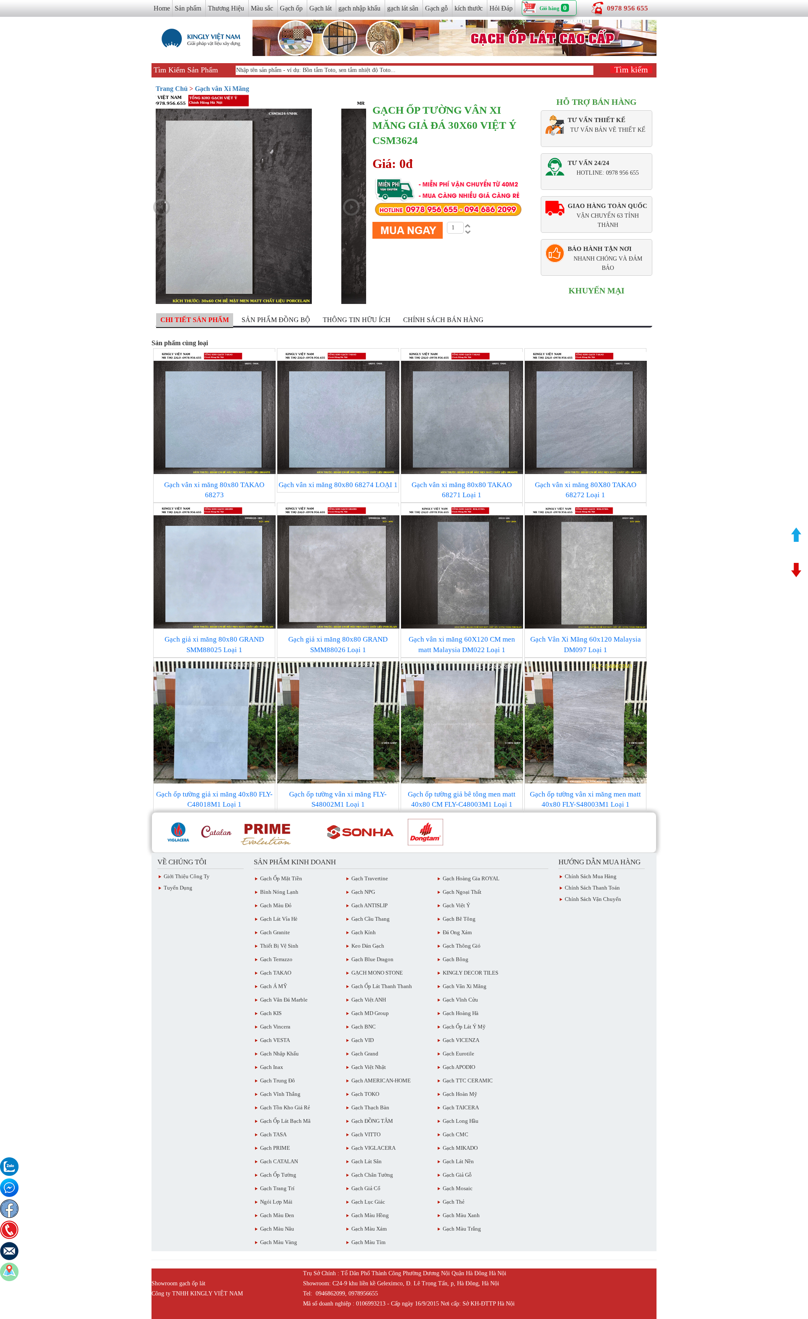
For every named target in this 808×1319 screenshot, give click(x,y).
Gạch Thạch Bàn (370, 1107)
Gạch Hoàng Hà (460, 1013)
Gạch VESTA (275, 1040)
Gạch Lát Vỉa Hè (279, 919)
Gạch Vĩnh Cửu (460, 1000)
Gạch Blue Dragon (372, 959)
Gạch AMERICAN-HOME (381, 1080)
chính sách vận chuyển (593, 899)
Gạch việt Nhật (368, 1067)
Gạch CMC (455, 1134)
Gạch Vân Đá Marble (284, 1000)
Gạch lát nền (458, 1161)
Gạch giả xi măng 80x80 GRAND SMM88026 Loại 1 (338, 644)
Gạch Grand (364, 1053)
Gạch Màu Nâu (277, 1229)
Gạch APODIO (459, 1067)
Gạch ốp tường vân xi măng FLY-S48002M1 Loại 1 (338, 799)
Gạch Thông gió (462, 946)
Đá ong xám (457, 932)
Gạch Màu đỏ (276, 905)
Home (162, 8)
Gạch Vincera (275, 1026)
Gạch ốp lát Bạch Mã (285, 1121)
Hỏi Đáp (501, 8)
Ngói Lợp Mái (276, 1202)
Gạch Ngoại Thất (462, 892)
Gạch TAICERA (461, 1107)
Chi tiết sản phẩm (194, 319)
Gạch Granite (275, 932)
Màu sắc (262, 8)
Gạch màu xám (369, 1229)
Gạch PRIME (275, 1148)
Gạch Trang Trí (277, 1188)
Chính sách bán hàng (443, 319)
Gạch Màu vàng (278, 1242)
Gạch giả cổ (365, 1188)
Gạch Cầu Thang (370, 919)
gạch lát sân (402, 8)
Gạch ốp (291, 8)
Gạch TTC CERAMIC (468, 1080)
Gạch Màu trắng (462, 1229)
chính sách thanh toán (592, 888)
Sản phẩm (188, 8)
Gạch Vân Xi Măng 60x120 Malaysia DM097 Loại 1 (585, 644)
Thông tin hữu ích (357, 319)
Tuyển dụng (178, 888)
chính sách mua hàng (591, 876)
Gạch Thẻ (454, 1202)
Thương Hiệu (226, 8)
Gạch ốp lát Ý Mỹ (464, 1026)
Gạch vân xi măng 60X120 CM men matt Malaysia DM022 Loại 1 (462, 644)
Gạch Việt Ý (456, 905)
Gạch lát (320, 8)
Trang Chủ (172, 89)
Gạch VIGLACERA (373, 1148)
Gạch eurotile (458, 1053)
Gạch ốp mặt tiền (281, 878)
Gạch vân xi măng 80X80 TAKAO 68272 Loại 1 (585, 490)
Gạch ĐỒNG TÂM (372, 1121)
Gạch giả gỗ (457, 1175)
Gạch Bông (455, 959)
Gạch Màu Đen (277, 1215)
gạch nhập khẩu (359, 8)
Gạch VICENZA (461, 1040)
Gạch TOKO (365, 1094)
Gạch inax (271, 1067)
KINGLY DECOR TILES (470, 973)
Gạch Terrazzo (276, 959)
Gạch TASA (273, 1134)
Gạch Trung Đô (277, 1080)
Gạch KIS (271, 1013)
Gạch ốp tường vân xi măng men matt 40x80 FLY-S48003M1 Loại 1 (585, 799)
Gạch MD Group (370, 1013)
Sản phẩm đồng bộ (276, 319)
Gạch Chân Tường (372, 1175)
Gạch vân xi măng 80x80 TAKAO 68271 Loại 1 (462, 490)
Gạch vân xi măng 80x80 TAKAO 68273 (214, 490)
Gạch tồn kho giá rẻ (285, 1107)
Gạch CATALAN (279, 1161)
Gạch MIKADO (460, 1148)
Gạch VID (362, 1040)
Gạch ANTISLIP (369, 905)
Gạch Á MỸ (273, 986)
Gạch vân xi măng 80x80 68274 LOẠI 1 (338, 485)
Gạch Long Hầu (460, 1121)
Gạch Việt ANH (368, 1000)
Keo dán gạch (367, 946)
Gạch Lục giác (368, 1202)
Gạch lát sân (366, 1161)
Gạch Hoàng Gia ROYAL (471, 878)
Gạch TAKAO (275, 973)
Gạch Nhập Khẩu (279, 1053)
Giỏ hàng (549, 8)
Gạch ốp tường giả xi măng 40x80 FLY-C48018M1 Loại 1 (214, 799)
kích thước (468, 8)
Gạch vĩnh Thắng (280, 1094)
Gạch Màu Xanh (461, 1215)
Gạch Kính (363, 932)
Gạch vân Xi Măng (222, 89)
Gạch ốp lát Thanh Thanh (381, 986)
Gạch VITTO (365, 1134)
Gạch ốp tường (278, 1175)
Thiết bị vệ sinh (279, 946)
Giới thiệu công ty (187, 876)
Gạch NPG (363, 892)
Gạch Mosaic (458, 1188)
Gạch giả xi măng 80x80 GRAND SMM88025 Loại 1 (214, 644)
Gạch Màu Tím (368, 1242)
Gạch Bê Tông (459, 919)
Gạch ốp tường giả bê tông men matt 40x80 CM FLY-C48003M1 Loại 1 (462, 799)
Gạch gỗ (436, 8)
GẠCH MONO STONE (377, 973)
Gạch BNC (363, 1026)
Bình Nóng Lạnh (279, 892)
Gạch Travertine (369, 878)
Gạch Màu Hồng (370, 1215)
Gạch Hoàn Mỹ (460, 1094)
